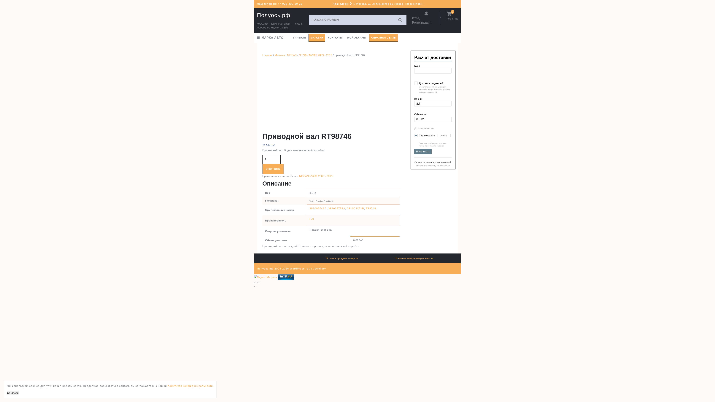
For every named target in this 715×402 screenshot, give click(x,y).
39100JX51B (355, 208)
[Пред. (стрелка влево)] (254, 286)
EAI (311, 219)
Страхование (427, 135)
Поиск (400, 20)
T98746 (371, 208)
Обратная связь (383, 37)
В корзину (273, 169)
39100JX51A (336, 208)
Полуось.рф (273, 15)
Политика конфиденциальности (414, 258)
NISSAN (292, 55)
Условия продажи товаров (342, 258)
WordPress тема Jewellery (308, 268)
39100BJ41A (317, 208)
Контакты (335, 37)
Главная (299, 37)
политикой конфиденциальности (190, 385)
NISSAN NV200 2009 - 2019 (315, 55)
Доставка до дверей (431, 83)
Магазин (317, 37)
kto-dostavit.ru (443, 166)
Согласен (13, 392)
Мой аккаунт (357, 37)
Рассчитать (423, 151)
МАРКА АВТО (272, 37)
